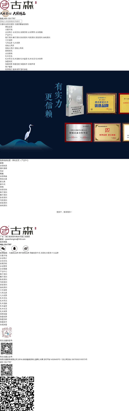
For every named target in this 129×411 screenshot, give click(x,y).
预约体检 (23, 69)
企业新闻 (8, 53)
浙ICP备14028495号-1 (53, 359)
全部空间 (3, 189)
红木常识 (8, 58)
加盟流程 (16, 64)
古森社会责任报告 (7, 24)
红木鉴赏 (23, 58)
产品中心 (8, 34)
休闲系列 (46, 37)
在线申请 (31, 64)
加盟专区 (8, 61)
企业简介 (8, 32)
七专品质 (8, 42)
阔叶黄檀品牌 (24, 252)
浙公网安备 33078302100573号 (74, 359)
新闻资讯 (8, 50)
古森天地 (8, 29)
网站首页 (8, 26)
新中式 (2, 184)
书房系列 (31, 37)
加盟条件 (23, 64)
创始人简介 (9, 48)
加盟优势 (8, 64)
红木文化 (8, 56)
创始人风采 (9, 45)
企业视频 (39, 32)
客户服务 (8, 66)
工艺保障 (8, 40)
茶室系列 (39, 37)
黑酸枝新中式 (35, 252)
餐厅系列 (16, 37)
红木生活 (31, 58)
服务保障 (16, 69)
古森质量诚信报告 (22, 24)
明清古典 (3, 179)
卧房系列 (23, 37)
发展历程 (23, 32)
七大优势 (16, 42)
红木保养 (39, 58)
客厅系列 (8, 37)
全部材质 (3, 165)
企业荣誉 (31, 32)
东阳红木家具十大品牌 (49, 252)
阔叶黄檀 (3, 168)
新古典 (2, 181)
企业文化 (16, 32)
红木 (39, 359)
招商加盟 (3, 314)
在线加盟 (3, 324)
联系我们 (8, 69)
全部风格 (3, 176)
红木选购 (16, 58)
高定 (2, 171)
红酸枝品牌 (13, 252)
